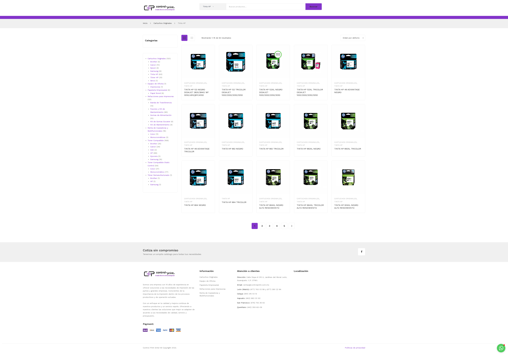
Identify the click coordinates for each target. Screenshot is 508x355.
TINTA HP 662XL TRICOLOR (347, 149)
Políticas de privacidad (355, 348)
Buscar (314, 6)
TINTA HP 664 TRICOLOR (234, 202)
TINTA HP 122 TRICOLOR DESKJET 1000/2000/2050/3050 (234, 92)
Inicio (145, 23)
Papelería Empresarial (209, 285)
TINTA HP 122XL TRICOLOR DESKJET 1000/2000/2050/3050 (310, 92)
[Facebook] (361, 251)
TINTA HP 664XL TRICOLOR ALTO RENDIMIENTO (310, 206)
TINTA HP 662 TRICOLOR (271, 149)
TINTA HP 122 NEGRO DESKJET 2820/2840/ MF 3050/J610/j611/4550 (196, 92)
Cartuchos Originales (163, 23)
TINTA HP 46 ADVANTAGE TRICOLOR (197, 150)
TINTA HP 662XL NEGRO (309, 149)
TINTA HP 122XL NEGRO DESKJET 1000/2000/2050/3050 (270, 92)
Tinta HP (188, 86)
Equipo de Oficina (207, 281)
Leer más (231, 211)
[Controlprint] (159, 8)
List (192, 38)
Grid (184, 38)
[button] (501, 348)
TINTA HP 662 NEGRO (232, 149)
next (292, 226)
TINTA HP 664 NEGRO (195, 205)
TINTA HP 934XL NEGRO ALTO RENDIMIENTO (346, 206)
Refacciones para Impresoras (212, 289)
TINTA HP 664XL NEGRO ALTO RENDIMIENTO (271, 206)
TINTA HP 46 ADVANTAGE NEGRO (347, 91)
